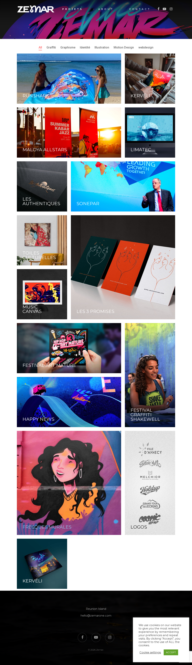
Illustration (101, 47)
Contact (140, 9)
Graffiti (51, 47)
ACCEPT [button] (171, 652)
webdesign (145, 47)
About (106, 9)
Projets (72, 9)
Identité (85, 47)
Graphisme (67, 47)
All (40, 47)
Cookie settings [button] (150, 652)
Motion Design (124, 47)
